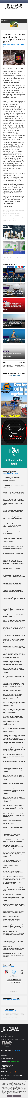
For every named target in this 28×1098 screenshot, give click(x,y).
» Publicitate (4, 1078)
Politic (5, 274)
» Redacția (4, 1055)
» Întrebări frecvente (7, 1058)
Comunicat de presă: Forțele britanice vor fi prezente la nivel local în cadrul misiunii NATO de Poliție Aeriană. (13, 323)
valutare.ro (14, 975)
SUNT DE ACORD (17, 1096)
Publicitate (6, 287)
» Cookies (3, 1068)
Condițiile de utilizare (15, 375)
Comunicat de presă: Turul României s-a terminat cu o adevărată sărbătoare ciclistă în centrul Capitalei (13, 355)
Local (5, 319)
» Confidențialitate (6, 1066)
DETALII (9, 1096)
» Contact (3, 1057)
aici (6, 1034)
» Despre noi (4, 1054)
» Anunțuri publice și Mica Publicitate (11, 1075)
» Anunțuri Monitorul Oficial (9, 1077)
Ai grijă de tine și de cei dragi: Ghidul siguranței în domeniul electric (13, 340)
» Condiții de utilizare (7, 1065)
